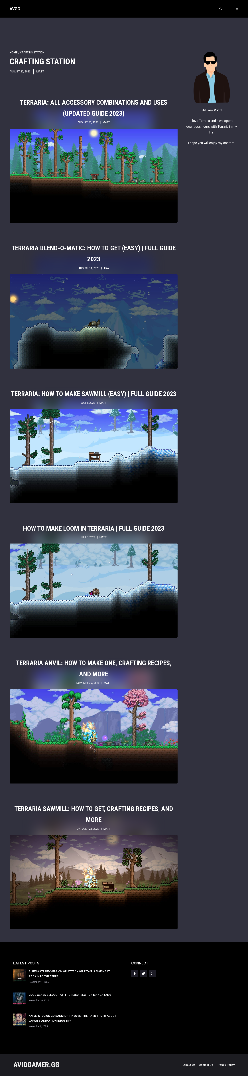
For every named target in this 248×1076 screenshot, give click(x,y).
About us (189, 1065)
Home (14, 52)
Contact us (206, 1065)
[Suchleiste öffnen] (220, 9)
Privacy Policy (226, 1065)
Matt (40, 71)
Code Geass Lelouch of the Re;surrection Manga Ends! (70, 994)
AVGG (15, 9)
